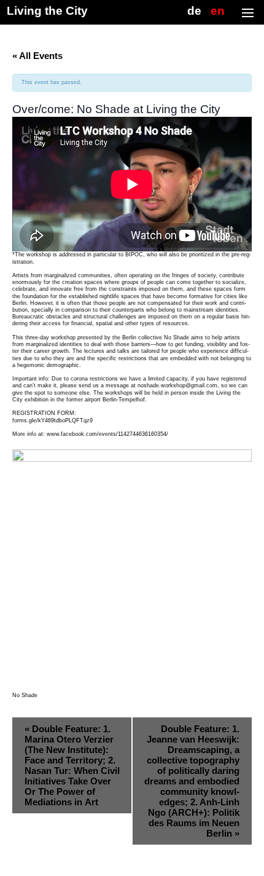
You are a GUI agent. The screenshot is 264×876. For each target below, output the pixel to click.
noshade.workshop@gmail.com (177, 385)
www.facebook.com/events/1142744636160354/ (107, 434)
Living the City (47, 11)
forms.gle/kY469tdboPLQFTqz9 (52, 420)
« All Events (37, 55)
